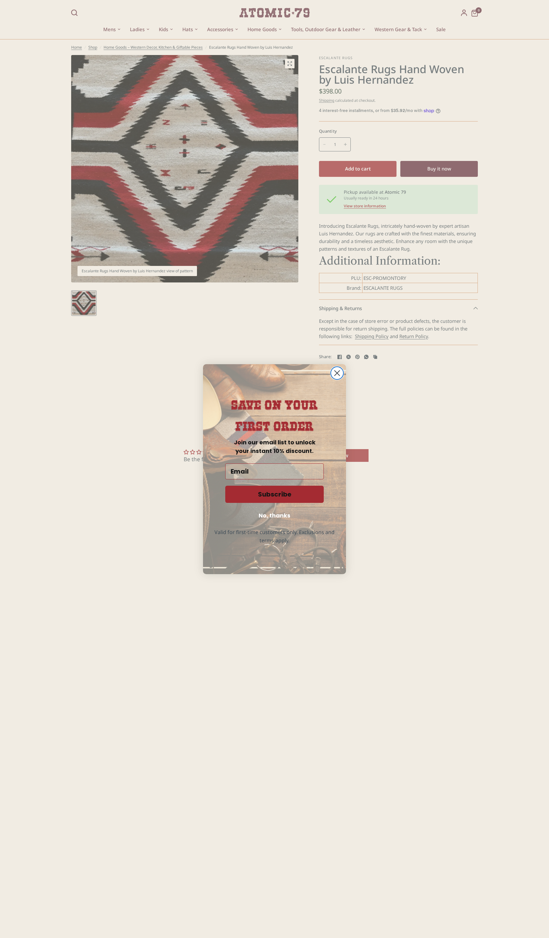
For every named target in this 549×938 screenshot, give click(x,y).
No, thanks (274, 515)
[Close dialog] (337, 373)
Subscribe (274, 494)
